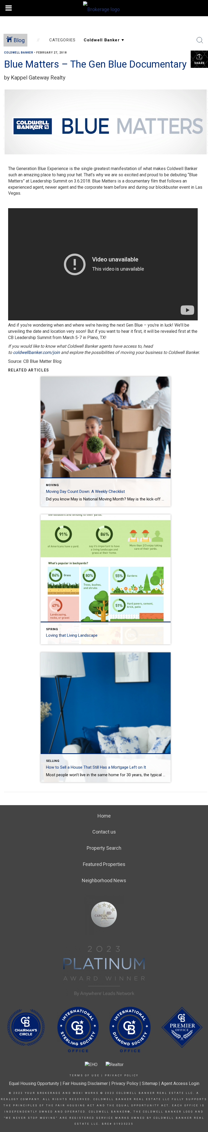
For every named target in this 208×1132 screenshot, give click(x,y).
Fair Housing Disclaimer (85, 1083)
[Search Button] (200, 40)
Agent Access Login (180, 1083)
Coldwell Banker (18, 52)
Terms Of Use (85, 1075)
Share (199, 63)
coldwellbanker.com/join (36, 352)
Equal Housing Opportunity (34, 1083)
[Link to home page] (104, 8)
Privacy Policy (122, 1075)
